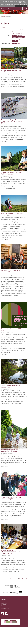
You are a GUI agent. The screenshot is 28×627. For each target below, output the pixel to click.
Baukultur (14, 32)
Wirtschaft (15, 41)
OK (25, 6)
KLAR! (14, 43)
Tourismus (15, 35)
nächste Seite (24, 579)
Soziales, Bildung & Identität (19, 37)
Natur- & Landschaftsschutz (18, 30)
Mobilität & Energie (16, 39)
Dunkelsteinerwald (4, 16)
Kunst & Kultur (21, 35)
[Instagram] (2, 614)
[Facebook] (6, 614)
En (23, 9)
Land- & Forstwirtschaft (17, 33)
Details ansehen (19, 6)
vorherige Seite (12, 579)
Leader (18, 43)
